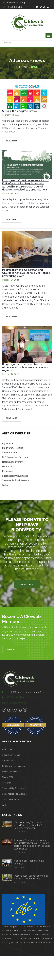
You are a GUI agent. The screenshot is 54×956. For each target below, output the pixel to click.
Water (5, 485)
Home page (22, 67)
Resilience (7, 471)
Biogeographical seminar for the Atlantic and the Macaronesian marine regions (25, 367)
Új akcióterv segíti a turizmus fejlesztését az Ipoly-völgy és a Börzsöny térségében (29, 825)
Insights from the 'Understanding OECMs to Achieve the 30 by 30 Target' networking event (26, 272)
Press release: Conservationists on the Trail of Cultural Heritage (31, 877)
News (34, 67)
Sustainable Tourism (11, 799)
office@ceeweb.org (16, 3)
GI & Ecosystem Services (15, 457)
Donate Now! (27, 584)
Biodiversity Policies (12, 448)
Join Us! (10, 649)
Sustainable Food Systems (15, 480)
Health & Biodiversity (12, 462)
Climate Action (9, 452)
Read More (11, 140)
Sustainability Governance (15, 476)
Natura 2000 (8, 466)
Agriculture (7, 443)
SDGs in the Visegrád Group (19, 111)
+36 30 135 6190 (14, 7)
